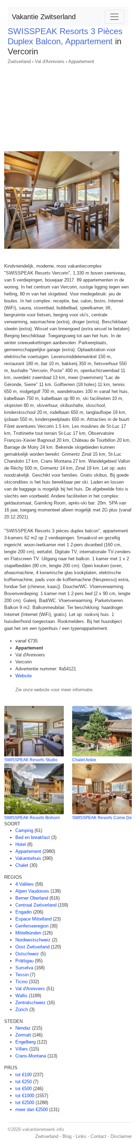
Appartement (81, 61)
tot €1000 (24, 1095)
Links (81, 1136)
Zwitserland (19, 61)
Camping (24, 830)
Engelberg (25, 1042)
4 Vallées (24, 884)
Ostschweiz (27, 953)
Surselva (24, 967)
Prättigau (24, 960)
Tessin (22, 974)
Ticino (21, 981)
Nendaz (23, 1028)
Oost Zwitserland (32, 946)
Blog (66, 1136)
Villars (21, 1049)
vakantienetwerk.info (43, 1129)
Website (23, 675)
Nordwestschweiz (33, 939)
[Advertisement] (68, 105)
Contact (98, 1136)
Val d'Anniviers (50, 61)
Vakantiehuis (28, 858)
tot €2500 (24, 1102)
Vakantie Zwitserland (44, 17)
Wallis (21, 995)
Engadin (23, 912)
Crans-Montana (30, 1055)
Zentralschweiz (30, 1002)
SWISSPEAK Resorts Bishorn (32, 817)
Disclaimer (121, 1136)
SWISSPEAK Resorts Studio (31, 759)
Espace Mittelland (33, 919)
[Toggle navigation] (114, 17)
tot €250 (23, 1081)
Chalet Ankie (84, 759)
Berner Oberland (31, 898)
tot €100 (23, 1074)
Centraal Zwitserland (35, 905)
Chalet (21, 865)
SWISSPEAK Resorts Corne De (102, 817)
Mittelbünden (28, 932)
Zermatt (23, 1035)
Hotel (20, 844)
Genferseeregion (31, 926)
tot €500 (23, 1088)
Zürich (21, 1009)
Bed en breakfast (32, 837)
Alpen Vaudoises (32, 891)
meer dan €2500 (31, 1109)
